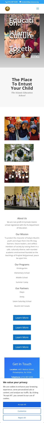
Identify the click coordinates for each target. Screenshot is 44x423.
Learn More (22, 317)
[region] (22, 400)
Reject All (22, 418)
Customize (22, 411)
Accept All (22, 404)
